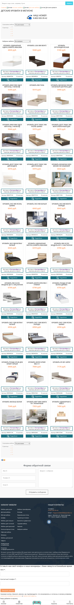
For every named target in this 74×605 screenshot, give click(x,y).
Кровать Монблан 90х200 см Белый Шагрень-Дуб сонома (61, 87)
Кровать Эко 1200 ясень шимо (62, 323)
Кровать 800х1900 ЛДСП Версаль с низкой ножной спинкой (12, 87)
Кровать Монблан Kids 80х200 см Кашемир (61, 165)
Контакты (70, 604)
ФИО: (3, 570)
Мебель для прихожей (7, 526)
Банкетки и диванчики (24, 521)
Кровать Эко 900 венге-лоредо (61, 205)
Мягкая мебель (5, 515)
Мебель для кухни (6, 509)
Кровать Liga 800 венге (36, 45)
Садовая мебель (22, 523)
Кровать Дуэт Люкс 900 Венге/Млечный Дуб (61, 126)
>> (12, 35)
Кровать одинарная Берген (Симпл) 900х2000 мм (37, 245)
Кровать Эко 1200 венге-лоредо (37, 323)
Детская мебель (34, 7)
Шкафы (3, 518)
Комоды (19, 512)
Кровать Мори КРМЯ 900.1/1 (36, 363)
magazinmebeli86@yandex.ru (62, 513)
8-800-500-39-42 (40, 18)
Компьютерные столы (7, 529)
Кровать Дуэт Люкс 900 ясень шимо (37, 126)
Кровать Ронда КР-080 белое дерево (61, 284)
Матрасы (3, 535)
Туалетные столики (23, 518)
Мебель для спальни (7, 521)
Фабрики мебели (22, 529)
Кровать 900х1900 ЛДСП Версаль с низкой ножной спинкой (12, 126)
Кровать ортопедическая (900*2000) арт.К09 (61, 47)
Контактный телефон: (8, 579)
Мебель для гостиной (7, 523)
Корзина (54, 603)
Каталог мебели (17, 7)
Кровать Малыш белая (12, 402)
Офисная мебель (6, 532)
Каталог (3, 604)
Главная (3, 7)
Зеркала (19, 526)
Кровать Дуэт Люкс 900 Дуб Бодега (12, 165)
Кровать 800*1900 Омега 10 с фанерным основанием (37, 403)
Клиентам (19, 604)
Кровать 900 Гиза (37, 85)
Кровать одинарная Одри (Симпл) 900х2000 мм (12, 47)
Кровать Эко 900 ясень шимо (12, 205)
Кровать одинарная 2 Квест (61, 403)
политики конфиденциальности (11, 596)
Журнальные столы (23, 515)
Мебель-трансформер (24, 509)
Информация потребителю (5, 544)
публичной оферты (29, 596)
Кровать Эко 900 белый (37, 204)
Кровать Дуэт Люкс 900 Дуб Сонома (37, 165)
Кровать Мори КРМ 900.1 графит (37, 284)
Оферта (3, 541)
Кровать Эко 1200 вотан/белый (12, 323)
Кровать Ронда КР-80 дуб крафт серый (12, 363)
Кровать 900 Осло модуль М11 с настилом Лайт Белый (12, 285)
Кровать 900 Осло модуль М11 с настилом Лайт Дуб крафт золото (61, 245)
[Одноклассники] (4, 460)
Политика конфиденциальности (7, 548)
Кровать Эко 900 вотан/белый (12, 244)
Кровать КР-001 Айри (61, 362)
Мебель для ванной (7, 538)
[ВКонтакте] (2, 460)
